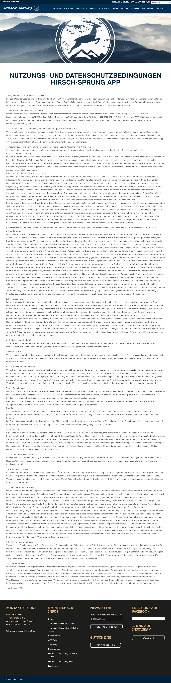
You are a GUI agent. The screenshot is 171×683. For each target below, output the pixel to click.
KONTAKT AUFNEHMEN (11, 2)
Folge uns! (148, 637)
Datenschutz (54, 649)
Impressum (53, 666)
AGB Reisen (53, 640)
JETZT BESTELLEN (105, 645)
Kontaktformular (23, 624)
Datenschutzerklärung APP (60, 661)
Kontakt (51, 619)
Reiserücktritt (54, 635)
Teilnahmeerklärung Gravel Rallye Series (63, 629)
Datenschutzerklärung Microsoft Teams (62, 655)
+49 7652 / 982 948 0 (15, 617)
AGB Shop (53, 644)
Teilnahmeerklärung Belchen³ (61, 623)
